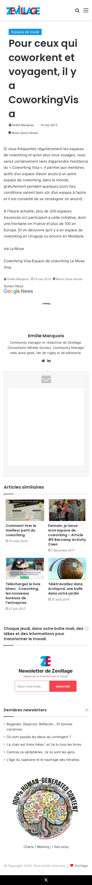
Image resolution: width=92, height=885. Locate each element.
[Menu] (85, 11)
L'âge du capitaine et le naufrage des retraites (43, 760)
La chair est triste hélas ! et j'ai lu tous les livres (44, 744)
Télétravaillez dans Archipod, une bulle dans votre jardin (65, 589)
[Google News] (18, 293)
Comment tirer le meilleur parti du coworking (21, 530)
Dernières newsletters (25, 710)
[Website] (43, 361)
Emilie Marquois (23, 125)
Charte (29, 847)
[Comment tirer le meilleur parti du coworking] (25, 510)
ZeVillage (81, 866)
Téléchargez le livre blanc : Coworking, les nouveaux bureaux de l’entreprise (23, 593)
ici (24, 217)
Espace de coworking (50, 261)
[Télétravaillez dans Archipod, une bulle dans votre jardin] (67, 568)
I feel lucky (60, 847)
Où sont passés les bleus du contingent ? (39, 737)
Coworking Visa (17, 261)
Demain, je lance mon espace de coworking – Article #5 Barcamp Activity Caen (67, 535)
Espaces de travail (25, 32)
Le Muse (77, 261)
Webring (43, 847)
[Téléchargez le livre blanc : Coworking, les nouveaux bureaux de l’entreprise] (25, 568)
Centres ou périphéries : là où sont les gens (41, 752)
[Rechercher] (77, 11)
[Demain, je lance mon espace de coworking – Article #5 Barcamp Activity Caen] (67, 510)
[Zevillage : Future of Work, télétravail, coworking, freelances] (23, 10)
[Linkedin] (49, 361)
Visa (7, 267)
